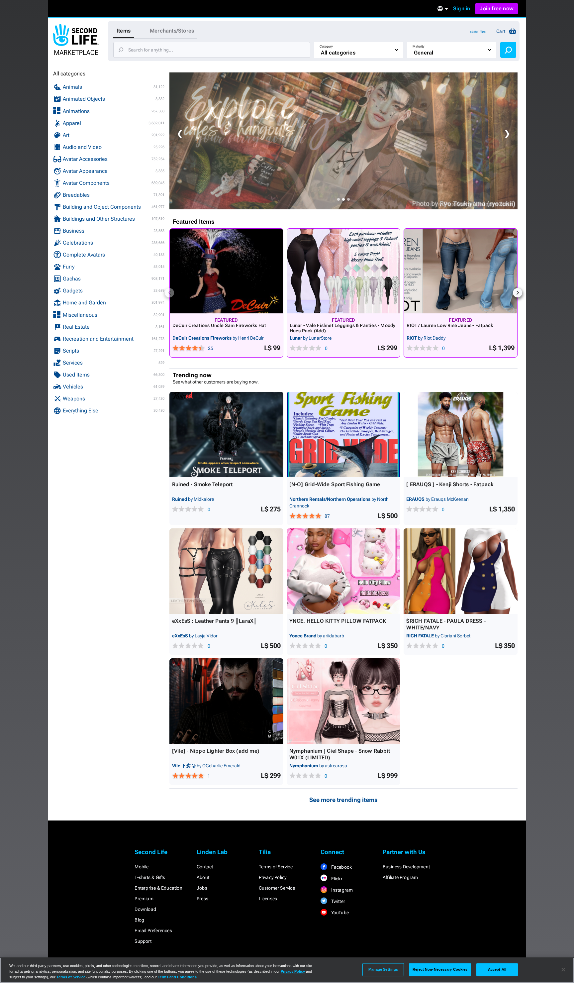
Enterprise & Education (158, 888)
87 (327, 516)
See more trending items (343, 799)
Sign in (461, 8)
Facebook (341, 867)
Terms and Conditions (177, 977)
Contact (205, 866)
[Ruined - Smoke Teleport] (226, 434)
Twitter (337, 901)
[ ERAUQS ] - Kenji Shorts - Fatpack (449, 484)
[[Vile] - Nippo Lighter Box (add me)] (226, 701)
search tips (478, 31)
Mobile (141, 866)
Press (202, 898)
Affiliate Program (400, 877)
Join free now (497, 8)
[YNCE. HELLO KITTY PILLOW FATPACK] (344, 571)
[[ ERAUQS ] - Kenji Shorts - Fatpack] (461, 434)
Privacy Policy (273, 877)
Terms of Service (276, 866)
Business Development (406, 866)
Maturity (419, 46)
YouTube (339, 912)
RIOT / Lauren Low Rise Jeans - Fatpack (450, 325)
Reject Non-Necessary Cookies (440, 969)
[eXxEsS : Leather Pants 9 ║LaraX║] (226, 571)
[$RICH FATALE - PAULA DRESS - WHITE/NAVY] (461, 571)
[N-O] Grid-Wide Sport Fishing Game (334, 484)
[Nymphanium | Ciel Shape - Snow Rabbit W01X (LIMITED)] (344, 701)
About (203, 877)
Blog (139, 920)
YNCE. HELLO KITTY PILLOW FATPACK (337, 621)
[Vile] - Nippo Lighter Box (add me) (215, 751)
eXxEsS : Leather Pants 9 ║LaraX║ (214, 621)
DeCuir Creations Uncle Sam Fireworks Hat (219, 325)
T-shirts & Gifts (150, 877)
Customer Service (277, 888)
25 (210, 348)
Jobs (202, 888)
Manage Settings (383, 969)
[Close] (563, 969)
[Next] (517, 292)
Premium (144, 898)
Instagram (341, 890)
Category (326, 46)
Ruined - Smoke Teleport (202, 484)
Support (143, 941)
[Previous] (169, 292)
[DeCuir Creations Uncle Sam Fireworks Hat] (226, 271)
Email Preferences (153, 930)
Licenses (268, 898)
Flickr (336, 878)
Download (145, 909)
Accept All (497, 969)
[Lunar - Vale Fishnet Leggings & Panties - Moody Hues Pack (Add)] (343, 271)
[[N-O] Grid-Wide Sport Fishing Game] (344, 434)
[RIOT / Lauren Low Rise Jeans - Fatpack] (460, 271)
